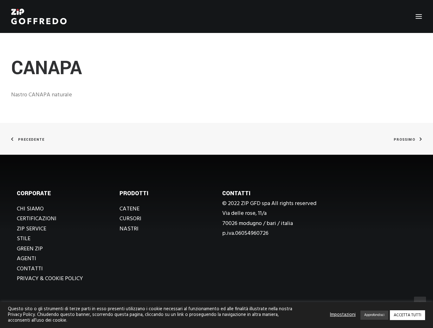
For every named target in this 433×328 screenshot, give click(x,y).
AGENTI (26, 258)
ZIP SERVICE (31, 229)
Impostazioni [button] (343, 315)
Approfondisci (374, 315)
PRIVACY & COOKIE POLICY (50, 278)
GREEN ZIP (30, 249)
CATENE (129, 209)
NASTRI (129, 229)
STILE (23, 238)
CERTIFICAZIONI (36, 218)
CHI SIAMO (30, 209)
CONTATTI (30, 268)
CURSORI (130, 218)
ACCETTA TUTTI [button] (407, 315)
